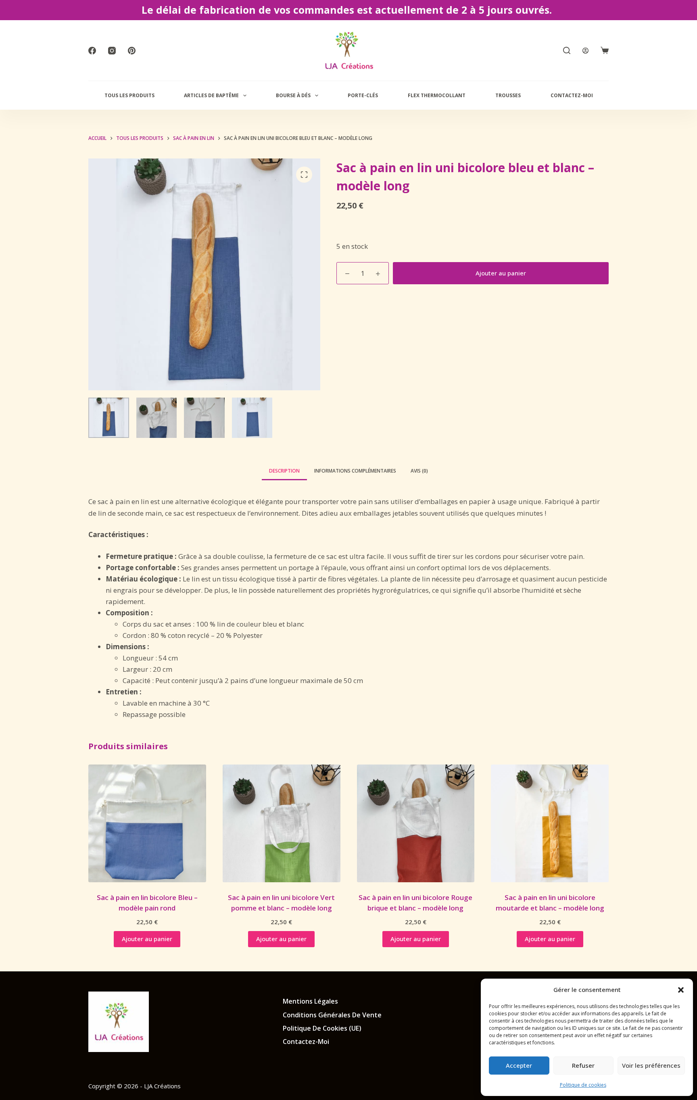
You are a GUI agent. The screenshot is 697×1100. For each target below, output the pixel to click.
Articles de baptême (211, 95)
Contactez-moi (572, 95)
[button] (681, 990)
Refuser (583, 1065)
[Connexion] (585, 51)
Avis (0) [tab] (419, 470)
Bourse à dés (293, 95)
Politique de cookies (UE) (322, 1028)
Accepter (519, 1065)
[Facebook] (92, 50)
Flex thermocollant (436, 95)
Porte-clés (363, 95)
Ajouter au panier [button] (147, 939)
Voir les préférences (651, 1065)
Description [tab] (284, 470)
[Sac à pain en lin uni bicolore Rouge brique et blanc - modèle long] (416, 823)
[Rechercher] (566, 50)
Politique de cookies (583, 1084)
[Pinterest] (132, 50)
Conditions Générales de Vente (332, 1015)
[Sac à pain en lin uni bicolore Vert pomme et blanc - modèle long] (281, 823)
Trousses (508, 95)
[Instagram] (112, 50)
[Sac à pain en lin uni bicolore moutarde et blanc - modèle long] (550, 823)
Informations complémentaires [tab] (355, 470)
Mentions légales (310, 1001)
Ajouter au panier (501, 273)
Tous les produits (129, 95)
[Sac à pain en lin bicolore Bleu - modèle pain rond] (147, 823)
